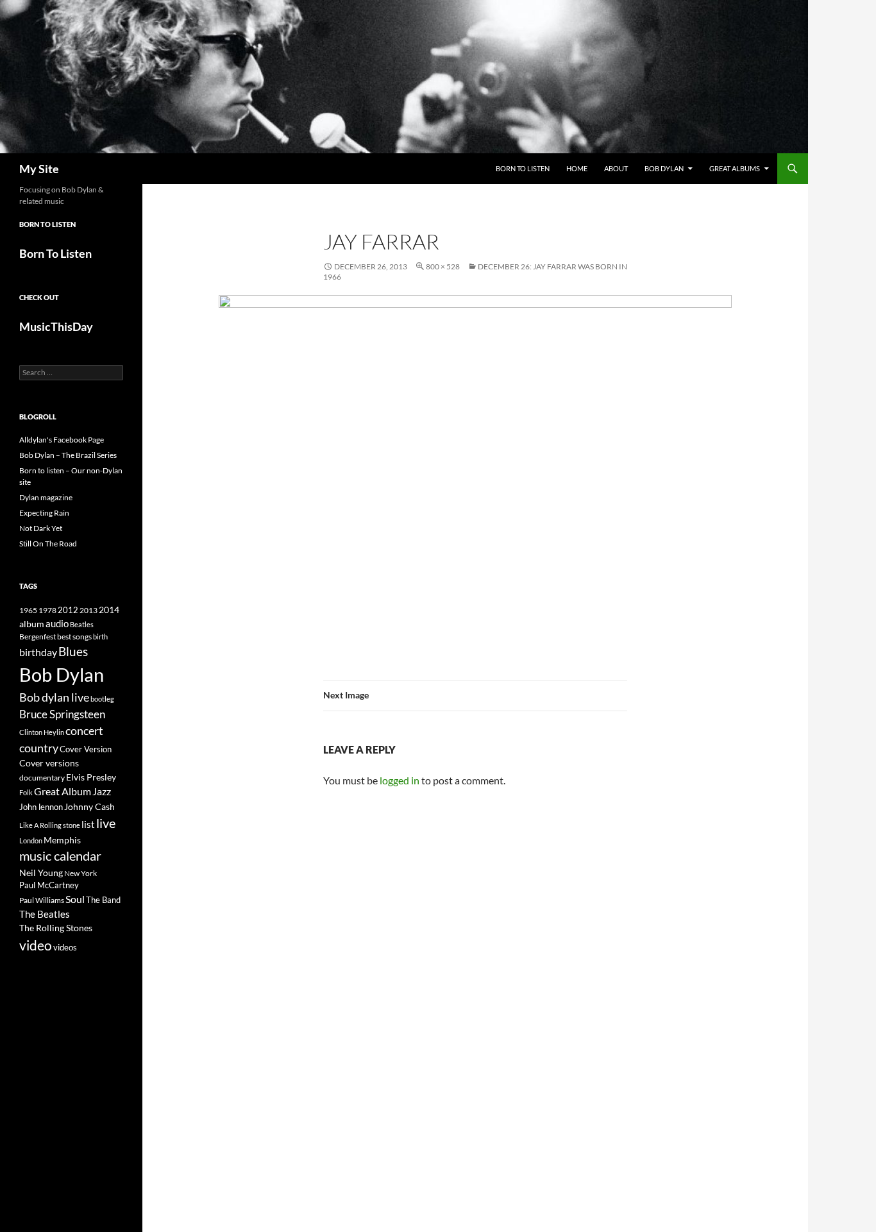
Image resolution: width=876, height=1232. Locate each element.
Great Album (62, 791)
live (105, 823)
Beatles (82, 624)
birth (100, 636)
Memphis (62, 839)
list (88, 824)
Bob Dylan (664, 168)
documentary (42, 777)
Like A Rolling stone (49, 825)
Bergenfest (37, 636)
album (31, 623)
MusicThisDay (56, 326)
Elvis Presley (91, 777)
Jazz (101, 791)
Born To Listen (523, 168)
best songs (74, 636)
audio (57, 623)
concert (84, 730)
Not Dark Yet (40, 528)
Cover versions (49, 763)
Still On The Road (48, 543)
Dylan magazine (45, 497)
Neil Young (41, 872)
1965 (28, 610)
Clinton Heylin (41, 732)
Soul (75, 899)
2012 (68, 610)
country (38, 748)
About (616, 168)
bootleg (102, 699)
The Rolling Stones (55, 927)
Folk (26, 792)
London (30, 840)
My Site (39, 169)
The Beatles (44, 914)
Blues (73, 652)
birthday (38, 652)
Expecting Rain (44, 513)
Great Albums (734, 168)
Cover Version (86, 749)
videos (65, 947)
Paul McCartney (49, 885)
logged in (399, 780)
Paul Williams (41, 900)
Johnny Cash (89, 806)
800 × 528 (443, 266)
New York (80, 872)
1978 (47, 610)
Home (576, 168)
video (35, 945)
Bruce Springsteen (62, 714)
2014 (109, 609)
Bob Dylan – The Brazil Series (68, 455)
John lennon (41, 807)
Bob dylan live (54, 697)
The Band (103, 900)
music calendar (60, 855)
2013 (88, 610)
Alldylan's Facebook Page (61, 439)
